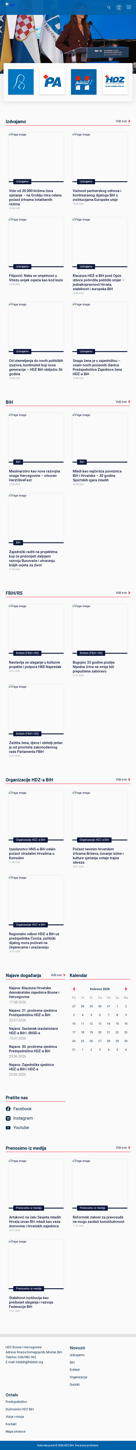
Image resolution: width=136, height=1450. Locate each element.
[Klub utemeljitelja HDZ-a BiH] (115, 82)
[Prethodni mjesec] (74, 989)
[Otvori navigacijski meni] (129, 7)
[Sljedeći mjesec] (126, 989)
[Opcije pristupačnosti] (119, 7)
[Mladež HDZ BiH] (83, 82)
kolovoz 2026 (100, 989)
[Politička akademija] (52, 82)
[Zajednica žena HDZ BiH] (21, 82)
